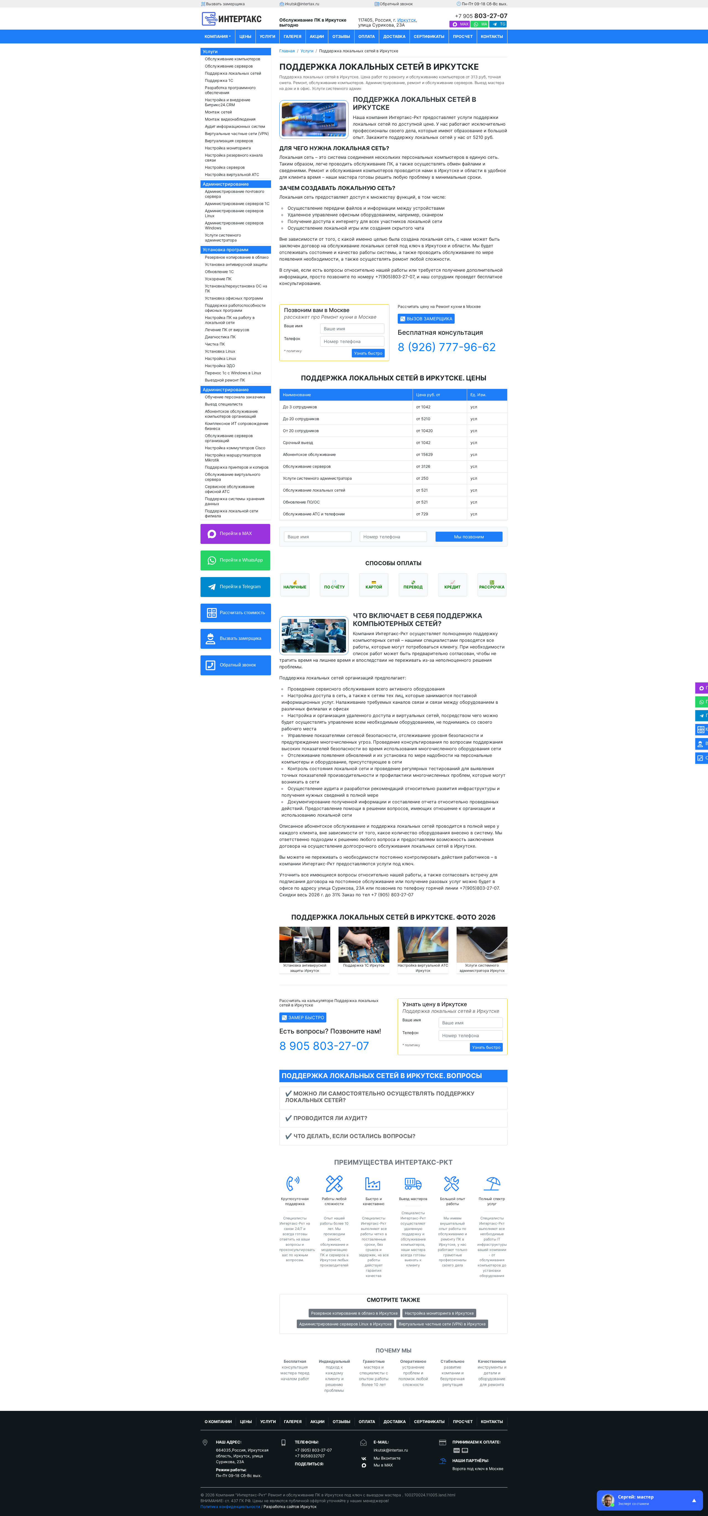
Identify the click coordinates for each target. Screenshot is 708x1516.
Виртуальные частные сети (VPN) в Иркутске (442, 1324)
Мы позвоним (469, 536)
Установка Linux (220, 351)
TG (502, 24)
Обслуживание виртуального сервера (232, 477)
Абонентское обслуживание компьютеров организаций (231, 414)
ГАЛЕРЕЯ (292, 36)
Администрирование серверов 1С (237, 203)
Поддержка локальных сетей (233, 73)
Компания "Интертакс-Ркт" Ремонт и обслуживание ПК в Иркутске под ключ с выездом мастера (309, 1494)
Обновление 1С (219, 271)
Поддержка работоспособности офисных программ (235, 308)
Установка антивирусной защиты (236, 264)
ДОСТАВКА (394, 36)
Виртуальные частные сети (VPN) (237, 133)
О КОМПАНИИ (218, 1421)
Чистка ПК (215, 344)
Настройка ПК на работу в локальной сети (230, 320)
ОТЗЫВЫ (341, 36)
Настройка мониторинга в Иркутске (439, 1313)
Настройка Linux (220, 358)
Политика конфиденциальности (230, 1506)
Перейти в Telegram (240, 586)
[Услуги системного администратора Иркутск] (482, 945)
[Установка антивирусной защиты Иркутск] (304, 945)
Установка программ (225, 249)
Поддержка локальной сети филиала (231, 513)
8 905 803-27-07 (324, 1046)
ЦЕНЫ (245, 36)
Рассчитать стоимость (242, 612)
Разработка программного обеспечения (230, 90)
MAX (463, 24)
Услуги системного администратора (223, 237)
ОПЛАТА (366, 36)
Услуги (210, 51)
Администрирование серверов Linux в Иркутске (345, 1324)
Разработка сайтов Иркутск (290, 1506)
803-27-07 (481, 16)
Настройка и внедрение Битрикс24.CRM (227, 102)
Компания (216, 36)
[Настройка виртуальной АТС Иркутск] (423, 945)
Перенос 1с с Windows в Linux (233, 372)
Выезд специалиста (224, 404)
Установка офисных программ (234, 298)
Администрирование (226, 184)
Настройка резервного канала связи (234, 157)
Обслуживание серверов (229, 66)
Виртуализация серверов (229, 140)
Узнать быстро (368, 353)
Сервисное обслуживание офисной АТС (229, 489)
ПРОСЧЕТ (463, 36)
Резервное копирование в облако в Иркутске (354, 1313)
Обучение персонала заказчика (235, 396)
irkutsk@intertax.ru (391, 1450)
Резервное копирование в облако (237, 257)
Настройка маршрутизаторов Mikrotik (233, 457)
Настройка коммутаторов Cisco (235, 447)
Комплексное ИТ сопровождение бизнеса (236, 426)
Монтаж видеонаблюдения (230, 119)
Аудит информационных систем (235, 126)
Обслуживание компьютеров (232, 58)
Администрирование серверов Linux (234, 213)
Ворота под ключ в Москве (477, 1468)
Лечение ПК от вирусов (227, 329)
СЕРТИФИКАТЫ (429, 36)
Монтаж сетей (218, 112)
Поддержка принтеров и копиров (237, 467)
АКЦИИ (317, 36)
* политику (293, 351)
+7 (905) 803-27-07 (313, 1450)
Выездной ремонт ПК (225, 380)
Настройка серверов (225, 167)
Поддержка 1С (219, 80)
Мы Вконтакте (387, 1458)
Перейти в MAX (235, 533)
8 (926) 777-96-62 (447, 347)
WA (483, 24)
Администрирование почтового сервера (234, 194)
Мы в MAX (383, 1465)
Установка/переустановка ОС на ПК (236, 288)
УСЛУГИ (267, 36)
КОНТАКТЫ (492, 36)
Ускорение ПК (218, 278)
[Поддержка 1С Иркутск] (364, 945)
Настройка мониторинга (228, 148)
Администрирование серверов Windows (234, 225)
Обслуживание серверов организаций (229, 438)
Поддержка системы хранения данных (234, 501)
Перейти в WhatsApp (241, 560)
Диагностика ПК (220, 336)
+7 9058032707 (310, 1455)
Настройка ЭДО (220, 365)
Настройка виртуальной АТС (232, 174)
